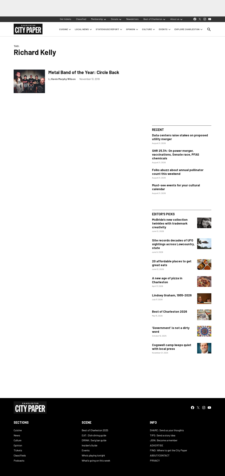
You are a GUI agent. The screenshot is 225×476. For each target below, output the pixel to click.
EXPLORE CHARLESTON (186, 29)
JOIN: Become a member (163, 440)
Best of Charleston (152, 19)
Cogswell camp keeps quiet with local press (171, 347)
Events (86, 450)
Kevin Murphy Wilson (63, 78)
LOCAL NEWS (82, 29)
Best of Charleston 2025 (95, 430)
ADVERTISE (156, 445)
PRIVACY (155, 460)
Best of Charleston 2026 (169, 311)
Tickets (18, 450)
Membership (97, 19)
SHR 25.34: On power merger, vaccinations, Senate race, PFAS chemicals (175, 154)
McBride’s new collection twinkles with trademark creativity (170, 223)
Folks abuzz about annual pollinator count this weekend (177, 171)
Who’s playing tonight (93, 455)
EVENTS (163, 29)
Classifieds (20, 455)
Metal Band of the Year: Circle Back (83, 72)
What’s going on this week (96, 460)
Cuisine (18, 430)
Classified (81, 19)
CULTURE (147, 29)
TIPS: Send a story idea (162, 435)
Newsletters (132, 19)
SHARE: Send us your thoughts (167, 430)
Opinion (18, 445)
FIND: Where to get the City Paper (168, 450)
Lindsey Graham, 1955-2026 (172, 295)
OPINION (130, 29)
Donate (114, 19)
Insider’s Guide (89, 445)
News (17, 435)
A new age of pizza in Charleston (167, 280)
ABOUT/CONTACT (159, 455)
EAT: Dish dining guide (94, 435)
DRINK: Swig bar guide (94, 440)
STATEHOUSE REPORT (107, 29)
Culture (17, 440)
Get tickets (65, 19)
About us (174, 19)
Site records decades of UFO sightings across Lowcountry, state (173, 244)
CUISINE (63, 29)
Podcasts (19, 460)
